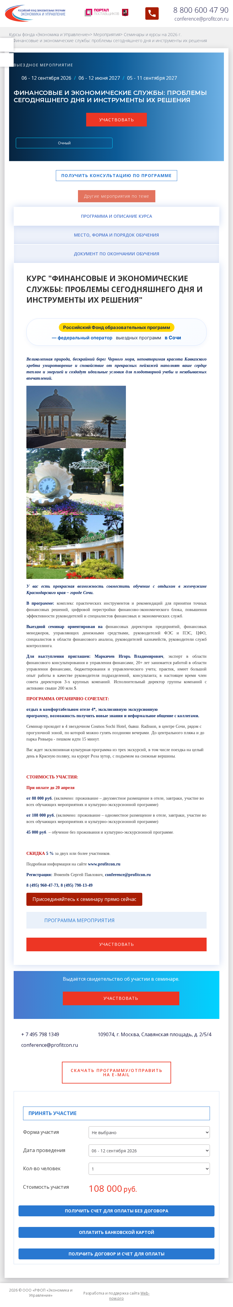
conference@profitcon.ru (201, 18)
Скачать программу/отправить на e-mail (117, 1072)
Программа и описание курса (116, 216)
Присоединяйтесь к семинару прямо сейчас (84, 899)
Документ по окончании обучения (116, 254)
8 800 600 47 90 (200, 10)
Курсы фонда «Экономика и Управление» (49, 34)
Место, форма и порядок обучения (116, 235)
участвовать (116, 120)
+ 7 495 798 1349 (40, 1034)
